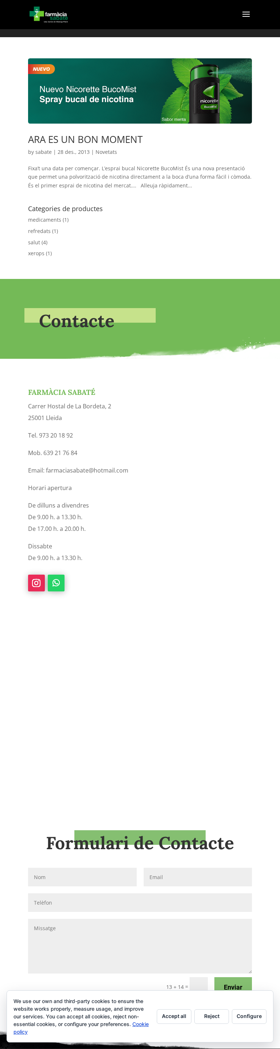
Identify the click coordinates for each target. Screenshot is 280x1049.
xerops (36, 253)
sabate (43, 151)
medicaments (44, 219)
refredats (39, 231)
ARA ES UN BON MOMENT (85, 139)
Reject (211, 1016)
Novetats (106, 151)
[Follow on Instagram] (36, 583)
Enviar (233, 987)
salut (34, 242)
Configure (249, 1016)
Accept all (174, 1016)
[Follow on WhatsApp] (56, 583)
